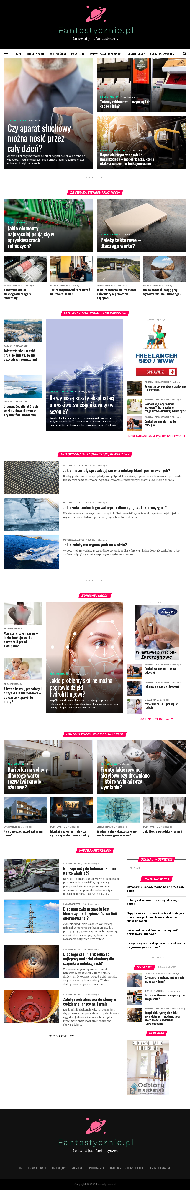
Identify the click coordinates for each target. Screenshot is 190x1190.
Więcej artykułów (61, 1036)
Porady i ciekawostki (162, 53)
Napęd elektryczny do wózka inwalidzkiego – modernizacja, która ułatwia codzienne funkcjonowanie (155, 917)
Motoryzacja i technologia (105, 53)
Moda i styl (77, 53)
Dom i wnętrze (58, 53)
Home (18, 53)
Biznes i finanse (35, 53)
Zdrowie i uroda (135, 53)
